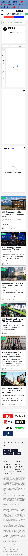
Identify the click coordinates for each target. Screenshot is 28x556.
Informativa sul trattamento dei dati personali (13, 547)
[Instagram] (11, 442)
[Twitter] (22, 442)
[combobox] (13, 22)
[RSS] (4, 445)
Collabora (14, 450)
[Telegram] (15, 442)
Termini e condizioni (7, 549)
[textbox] (13, 22)
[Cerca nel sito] (26, 14)
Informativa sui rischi (8, 545)
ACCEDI (25, 10)
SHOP (2, 10)
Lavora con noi (8, 453)
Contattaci (7, 450)
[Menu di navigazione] (2, 14)
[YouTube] (4, 442)
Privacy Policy (13, 551)
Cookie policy (6, 551)
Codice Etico (16, 549)
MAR (15, 545)
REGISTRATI (20, 10)
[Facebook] (8, 442)
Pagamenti (17, 453)
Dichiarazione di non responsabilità (11, 544)
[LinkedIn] (18, 442)
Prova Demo (19, 17)
